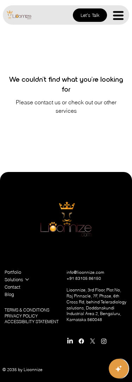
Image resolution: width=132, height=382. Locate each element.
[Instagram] (103, 341)
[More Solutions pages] (27, 279)
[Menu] (118, 15)
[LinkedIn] (70, 341)
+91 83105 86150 (84, 278)
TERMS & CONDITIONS (27, 310)
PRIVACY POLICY (21, 316)
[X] (92, 341)
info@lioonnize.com (85, 272)
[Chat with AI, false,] (118, 368)
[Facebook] (81, 341)
